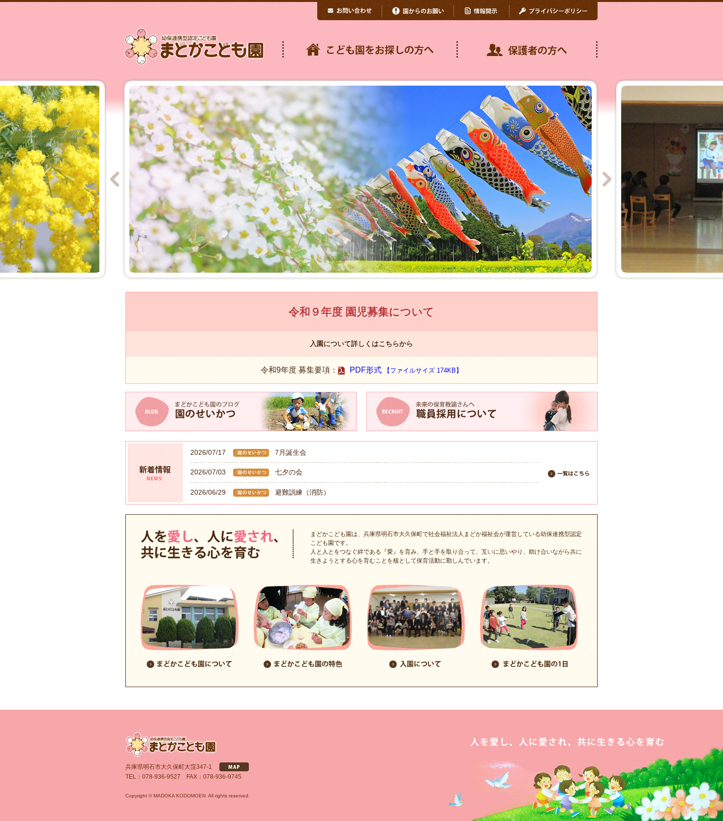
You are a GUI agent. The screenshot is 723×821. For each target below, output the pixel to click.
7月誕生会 (290, 452)
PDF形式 (406, 370)
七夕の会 (288, 472)
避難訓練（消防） (302, 492)
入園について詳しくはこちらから (361, 343)
